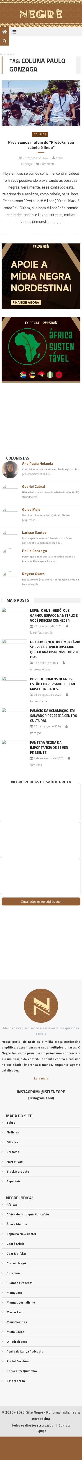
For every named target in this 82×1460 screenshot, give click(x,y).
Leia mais (41, 1078)
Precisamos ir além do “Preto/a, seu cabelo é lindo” (41, 145)
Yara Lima (36, 764)
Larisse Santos (34, 532)
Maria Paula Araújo (42, 632)
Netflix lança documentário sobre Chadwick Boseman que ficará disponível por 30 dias (55, 649)
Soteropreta (16, 1380)
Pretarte (13, 1151)
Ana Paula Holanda (37, 463)
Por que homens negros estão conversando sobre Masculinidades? (53, 684)
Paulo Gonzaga (34, 550)
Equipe (41, 1431)
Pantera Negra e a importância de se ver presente (49, 747)
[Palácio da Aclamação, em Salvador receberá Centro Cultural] (14, 717)
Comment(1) (48, 163)
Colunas (40, 134)
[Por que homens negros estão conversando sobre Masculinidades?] (14, 685)
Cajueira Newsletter (21, 1233)
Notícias (13, 1132)
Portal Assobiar (18, 1361)
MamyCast (14, 1292)
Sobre (11, 1122)
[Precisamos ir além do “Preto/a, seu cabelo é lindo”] (41, 103)
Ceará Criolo (16, 1243)
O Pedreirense (17, 1341)
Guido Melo (31, 509)
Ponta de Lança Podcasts (25, 1351)
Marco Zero (15, 1312)
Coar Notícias (16, 1253)
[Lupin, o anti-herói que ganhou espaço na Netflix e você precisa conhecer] (14, 617)
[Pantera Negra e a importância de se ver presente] (14, 749)
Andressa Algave (40, 669)
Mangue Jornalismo (21, 1302)
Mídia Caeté (15, 1331)
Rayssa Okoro (33, 573)
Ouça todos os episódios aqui (41, 901)
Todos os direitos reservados (32, 1425)
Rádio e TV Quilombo (22, 1370)
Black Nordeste (18, 1171)
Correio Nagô (16, 1263)
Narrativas (15, 1161)
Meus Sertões (17, 1321)
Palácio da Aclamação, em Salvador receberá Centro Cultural (53, 715)
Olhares (12, 1142)
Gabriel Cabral (33, 486)
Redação (35, 733)
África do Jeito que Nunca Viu (28, 1214)
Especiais (13, 1181)
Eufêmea (13, 1273)
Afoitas (12, 1204)
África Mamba (17, 1224)
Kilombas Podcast (20, 1282)
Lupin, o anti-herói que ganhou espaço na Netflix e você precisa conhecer (54, 615)
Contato (65, 1425)
